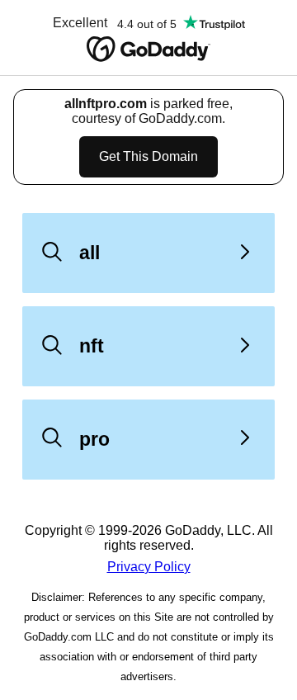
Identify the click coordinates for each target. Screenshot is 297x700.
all (89, 252)
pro (94, 439)
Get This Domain (148, 156)
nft (91, 346)
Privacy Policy (149, 567)
